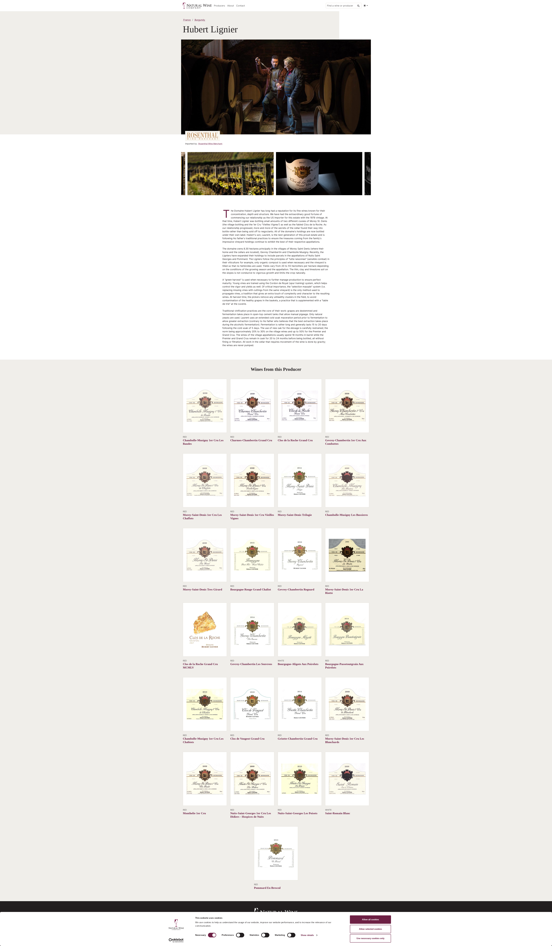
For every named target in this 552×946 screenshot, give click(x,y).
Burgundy (200, 19)
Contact (240, 5)
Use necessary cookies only (370, 938)
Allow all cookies (370, 919)
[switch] (240, 935)
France (187, 19)
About (230, 5)
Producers (219, 5)
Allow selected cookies (370, 929)
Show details (307, 935)
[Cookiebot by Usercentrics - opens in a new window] (176, 940)
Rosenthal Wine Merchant (210, 143)
